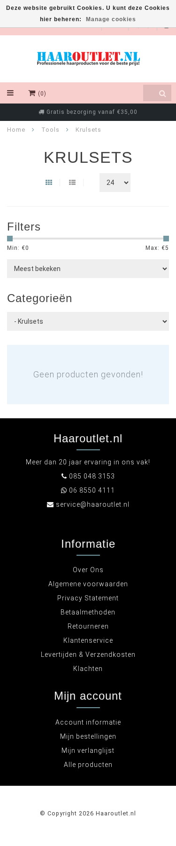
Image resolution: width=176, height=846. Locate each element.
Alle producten (88, 764)
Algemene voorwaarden (88, 584)
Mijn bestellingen (88, 736)
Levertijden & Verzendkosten (88, 654)
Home (16, 129)
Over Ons (88, 570)
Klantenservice (88, 640)
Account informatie (88, 722)
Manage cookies (111, 19)
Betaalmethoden (88, 612)
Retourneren (88, 626)
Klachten (88, 668)
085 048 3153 (92, 476)
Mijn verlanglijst (88, 750)
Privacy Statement (88, 598)
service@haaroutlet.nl (93, 504)
